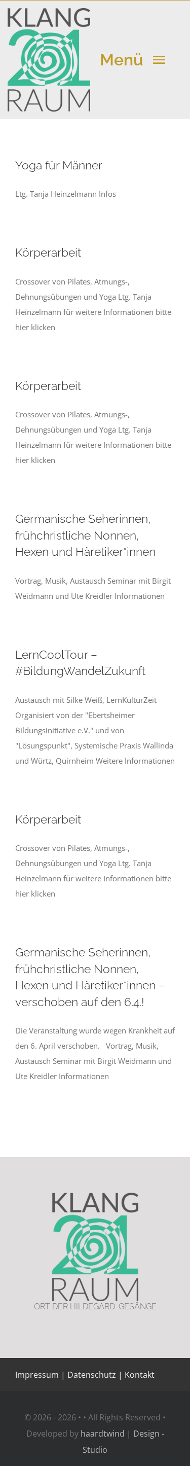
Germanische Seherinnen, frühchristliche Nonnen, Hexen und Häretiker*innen (85, 535)
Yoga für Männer (58, 165)
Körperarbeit (48, 252)
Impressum (37, 1374)
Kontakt (139, 1374)
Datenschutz (91, 1374)
